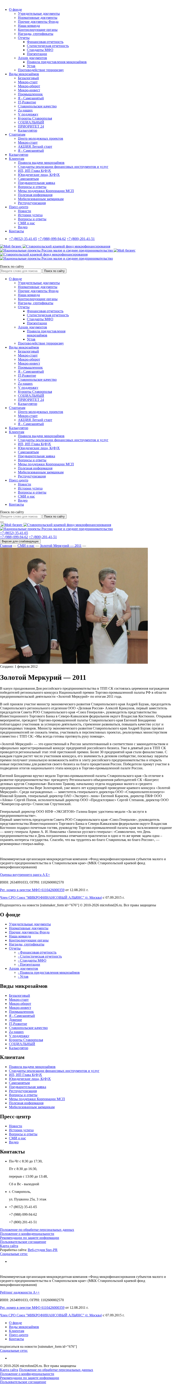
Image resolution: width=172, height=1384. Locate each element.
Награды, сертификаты (35, 34)
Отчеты (24, 38)
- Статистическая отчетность (40, 956)
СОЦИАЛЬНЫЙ (31, 122)
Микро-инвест (29, 90)
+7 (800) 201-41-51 (81, 239)
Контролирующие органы (38, 30)
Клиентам (16, 158)
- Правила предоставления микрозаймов (49, 972)
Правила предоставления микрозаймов (57, 62)
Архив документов (32, 58)
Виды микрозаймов (24, 74)
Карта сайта (9, 1246)
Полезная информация (35, 195)
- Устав (23, 976)
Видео (23, 227)
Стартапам (17, 134)
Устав (31, 66)
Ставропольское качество (37, 106)
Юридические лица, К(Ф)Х (39, 175)
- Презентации (29, 964)
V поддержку (28, 114)
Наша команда (29, 26)
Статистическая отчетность (48, 46)
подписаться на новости (18, 1346)
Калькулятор (27, 130)
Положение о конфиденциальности (27, 1234)
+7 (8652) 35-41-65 (23, 239)
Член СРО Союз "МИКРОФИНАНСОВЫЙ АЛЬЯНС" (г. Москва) (51, 897)
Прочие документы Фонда (38, 22)
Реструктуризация (32, 203)
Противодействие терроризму (41, 70)
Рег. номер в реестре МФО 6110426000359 (32, 890)
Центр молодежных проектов (40, 138)
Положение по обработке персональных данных (37, 1230)
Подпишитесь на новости (19, 905)
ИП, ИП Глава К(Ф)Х (34, 171)
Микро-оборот (29, 86)
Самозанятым (28, 179)
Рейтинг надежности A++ (20, 1292)
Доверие (15, 1020)
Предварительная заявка (36, 183)
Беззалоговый (28, 78)
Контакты (16, 231)
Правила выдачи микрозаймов (41, 163)
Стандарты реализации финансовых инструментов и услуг (63, 167)
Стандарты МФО (40, 50)
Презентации (37, 54)
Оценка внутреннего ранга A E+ (25, 875)
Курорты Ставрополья (35, 118)
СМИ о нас (26, 223)
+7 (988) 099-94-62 (52, 239)
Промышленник (30, 94)
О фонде (15, 9)
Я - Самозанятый (31, 98)
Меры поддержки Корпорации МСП (46, 191)
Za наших (25, 110)
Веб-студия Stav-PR (43, 1250)
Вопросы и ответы (32, 187)
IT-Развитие (27, 102)
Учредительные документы (39, 13)
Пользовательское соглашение (23, 1242)
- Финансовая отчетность (37, 952)
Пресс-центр (18, 207)
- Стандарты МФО (32, 960)
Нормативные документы (37, 17)
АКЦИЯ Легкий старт (35, 146)
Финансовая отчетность (45, 42)
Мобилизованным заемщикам (41, 199)
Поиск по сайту (12, 266)
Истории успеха (30, 215)
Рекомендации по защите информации (29, 1238)
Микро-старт (28, 82)
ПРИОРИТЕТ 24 (31, 126)
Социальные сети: (14, 1254)
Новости (24, 211)
